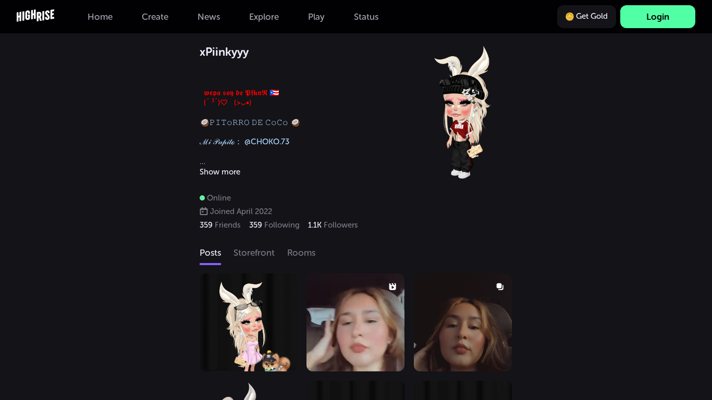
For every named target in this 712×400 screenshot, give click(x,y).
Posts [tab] (210, 252)
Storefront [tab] (254, 252)
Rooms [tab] (301, 252)
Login (657, 16)
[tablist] (356, 253)
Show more (220, 172)
